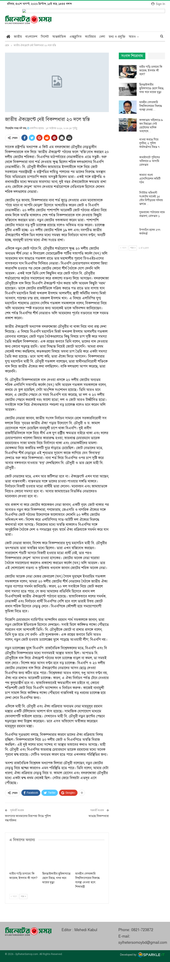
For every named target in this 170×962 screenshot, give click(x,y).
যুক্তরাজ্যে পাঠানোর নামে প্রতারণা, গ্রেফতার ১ (152, 214)
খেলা (102, 36)
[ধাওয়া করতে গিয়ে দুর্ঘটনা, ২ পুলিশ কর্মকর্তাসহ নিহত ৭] (128, 144)
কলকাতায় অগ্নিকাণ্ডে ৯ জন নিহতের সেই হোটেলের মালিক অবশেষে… (151, 125)
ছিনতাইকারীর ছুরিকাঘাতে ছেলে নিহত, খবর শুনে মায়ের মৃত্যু (151, 88)
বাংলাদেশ (31, 36)
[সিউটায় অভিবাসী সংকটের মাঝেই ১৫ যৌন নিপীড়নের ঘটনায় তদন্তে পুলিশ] (128, 197)
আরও (132, 36)
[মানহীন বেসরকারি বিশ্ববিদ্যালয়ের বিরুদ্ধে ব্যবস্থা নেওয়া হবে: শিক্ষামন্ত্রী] (89, 859)
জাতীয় (18, 36)
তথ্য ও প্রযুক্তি (117, 36)
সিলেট (45, 36)
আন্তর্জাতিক (59, 36)
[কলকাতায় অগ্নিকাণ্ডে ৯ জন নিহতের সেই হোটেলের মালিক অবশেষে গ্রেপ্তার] (128, 125)
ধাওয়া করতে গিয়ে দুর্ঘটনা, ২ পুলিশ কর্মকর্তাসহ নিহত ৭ (149, 143)
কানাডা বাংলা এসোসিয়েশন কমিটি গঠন (149, 178)
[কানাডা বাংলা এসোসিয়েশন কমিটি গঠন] (128, 179)
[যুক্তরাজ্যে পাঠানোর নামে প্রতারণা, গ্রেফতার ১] (128, 217)
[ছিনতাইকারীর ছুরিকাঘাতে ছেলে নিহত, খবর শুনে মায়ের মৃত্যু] (57, 859)
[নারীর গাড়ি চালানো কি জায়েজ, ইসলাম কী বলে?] (24, 859)
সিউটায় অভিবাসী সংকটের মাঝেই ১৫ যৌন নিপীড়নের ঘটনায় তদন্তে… (151, 198)
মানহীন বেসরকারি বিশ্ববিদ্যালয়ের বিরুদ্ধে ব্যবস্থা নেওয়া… (150, 106)
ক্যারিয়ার (90, 36)
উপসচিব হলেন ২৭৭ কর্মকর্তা (149, 232)
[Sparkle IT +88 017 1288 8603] (151, 954)
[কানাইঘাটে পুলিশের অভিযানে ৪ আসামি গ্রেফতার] (128, 162)
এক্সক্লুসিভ (75, 36)
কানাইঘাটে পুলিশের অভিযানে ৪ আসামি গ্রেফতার (149, 161)
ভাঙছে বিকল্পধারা (99, 816)
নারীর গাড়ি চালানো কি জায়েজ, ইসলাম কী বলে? (150, 70)
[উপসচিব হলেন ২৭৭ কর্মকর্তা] (128, 234)
